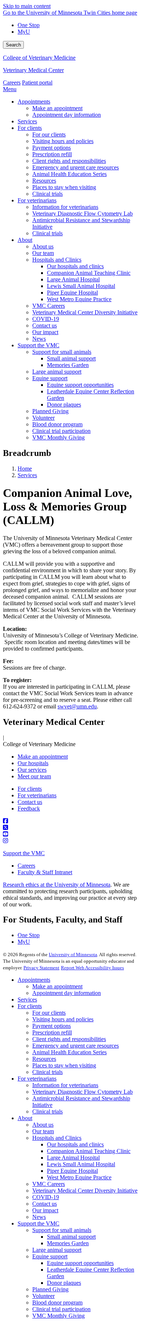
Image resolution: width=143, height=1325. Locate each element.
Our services (32, 770)
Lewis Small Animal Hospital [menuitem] (81, 286)
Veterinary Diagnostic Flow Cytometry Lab (82, 1092)
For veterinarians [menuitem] (37, 200)
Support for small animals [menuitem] (61, 352)
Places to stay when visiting (64, 1065)
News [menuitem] (39, 339)
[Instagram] (71, 841)
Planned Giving (50, 1289)
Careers (12, 82)
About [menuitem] (25, 240)
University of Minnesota (73, 954)
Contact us (30, 802)
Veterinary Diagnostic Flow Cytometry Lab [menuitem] (82, 213)
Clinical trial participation (61, 1309)
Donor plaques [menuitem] (64, 404)
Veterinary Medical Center (33, 70)
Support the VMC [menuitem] (38, 345)
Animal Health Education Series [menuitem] (69, 174)
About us (43, 1125)
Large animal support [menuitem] (56, 371)
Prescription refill (52, 1032)
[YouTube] (71, 834)
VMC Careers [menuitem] (48, 306)
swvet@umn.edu (77, 706)
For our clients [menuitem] (49, 134)
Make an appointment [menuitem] (57, 108)
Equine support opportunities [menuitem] (80, 385)
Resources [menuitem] (44, 180)
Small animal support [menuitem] (71, 358)
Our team (43, 1131)
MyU (24, 32)
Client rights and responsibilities (69, 1039)
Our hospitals (33, 763)
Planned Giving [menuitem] (50, 411)
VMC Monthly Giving (58, 1316)
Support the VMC (24, 853)
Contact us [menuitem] (44, 325)
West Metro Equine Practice (79, 1177)
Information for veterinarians (65, 1085)
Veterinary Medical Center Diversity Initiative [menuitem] (85, 312)
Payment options (51, 1026)
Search (13, 45)
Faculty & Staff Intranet (45, 872)
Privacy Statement (41, 967)
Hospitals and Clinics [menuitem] (56, 260)
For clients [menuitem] (30, 128)
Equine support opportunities (80, 1263)
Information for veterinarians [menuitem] (65, 207)
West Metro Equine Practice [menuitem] (79, 299)
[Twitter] (71, 827)
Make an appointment (43, 756)
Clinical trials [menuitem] (47, 194)
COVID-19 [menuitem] (45, 319)
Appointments (34, 980)
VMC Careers (48, 1184)
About (25, 1118)
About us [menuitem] (43, 246)
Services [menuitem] (27, 121)
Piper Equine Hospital (72, 1171)
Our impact (45, 1210)
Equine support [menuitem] (49, 378)
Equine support (49, 1256)
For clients (30, 789)
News (39, 1217)
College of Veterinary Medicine (39, 58)
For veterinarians (37, 795)
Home (25, 468)
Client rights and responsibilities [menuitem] (69, 161)
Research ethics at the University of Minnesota (56, 885)
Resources (44, 1059)
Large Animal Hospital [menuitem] (73, 279)
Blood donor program (57, 1302)
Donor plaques (64, 1283)
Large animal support (56, 1250)
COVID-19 (45, 1197)
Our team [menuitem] (43, 253)
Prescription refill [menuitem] (52, 154)
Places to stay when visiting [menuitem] (64, 187)
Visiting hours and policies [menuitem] (63, 141)
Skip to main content (27, 6)
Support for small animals (61, 1230)
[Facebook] (71, 821)
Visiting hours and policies (63, 1019)
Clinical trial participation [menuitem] (61, 431)
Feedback (29, 808)
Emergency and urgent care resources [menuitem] (75, 167)
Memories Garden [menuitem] (68, 365)
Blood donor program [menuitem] (57, 424)
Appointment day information (66, 993)
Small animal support (71, 1237)
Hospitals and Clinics (56, 1138)
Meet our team (34, 776)
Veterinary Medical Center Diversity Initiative (85, 1190)
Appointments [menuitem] (34, 101)
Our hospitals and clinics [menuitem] (75, 266)
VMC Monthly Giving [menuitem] (58, 437)
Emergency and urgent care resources (75, 1046)
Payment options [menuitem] (51, 148)
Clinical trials (47, 1072)
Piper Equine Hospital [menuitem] (72, 292)
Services (27, 475)
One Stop (29, 25)
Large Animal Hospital (73, 1157)
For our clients (49, 1013)
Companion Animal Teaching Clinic (89, 1151)
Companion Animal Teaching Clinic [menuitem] (89, 273)
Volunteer (43, 1296)
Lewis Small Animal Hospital (81, 1164)
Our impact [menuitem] (45, 332)
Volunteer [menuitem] (43, 418)
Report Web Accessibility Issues (92, 967)
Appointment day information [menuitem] (66, 115)
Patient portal (37, 82)
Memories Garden (68, 1243)
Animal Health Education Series (69, 1052)
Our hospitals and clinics (75, 1144)
